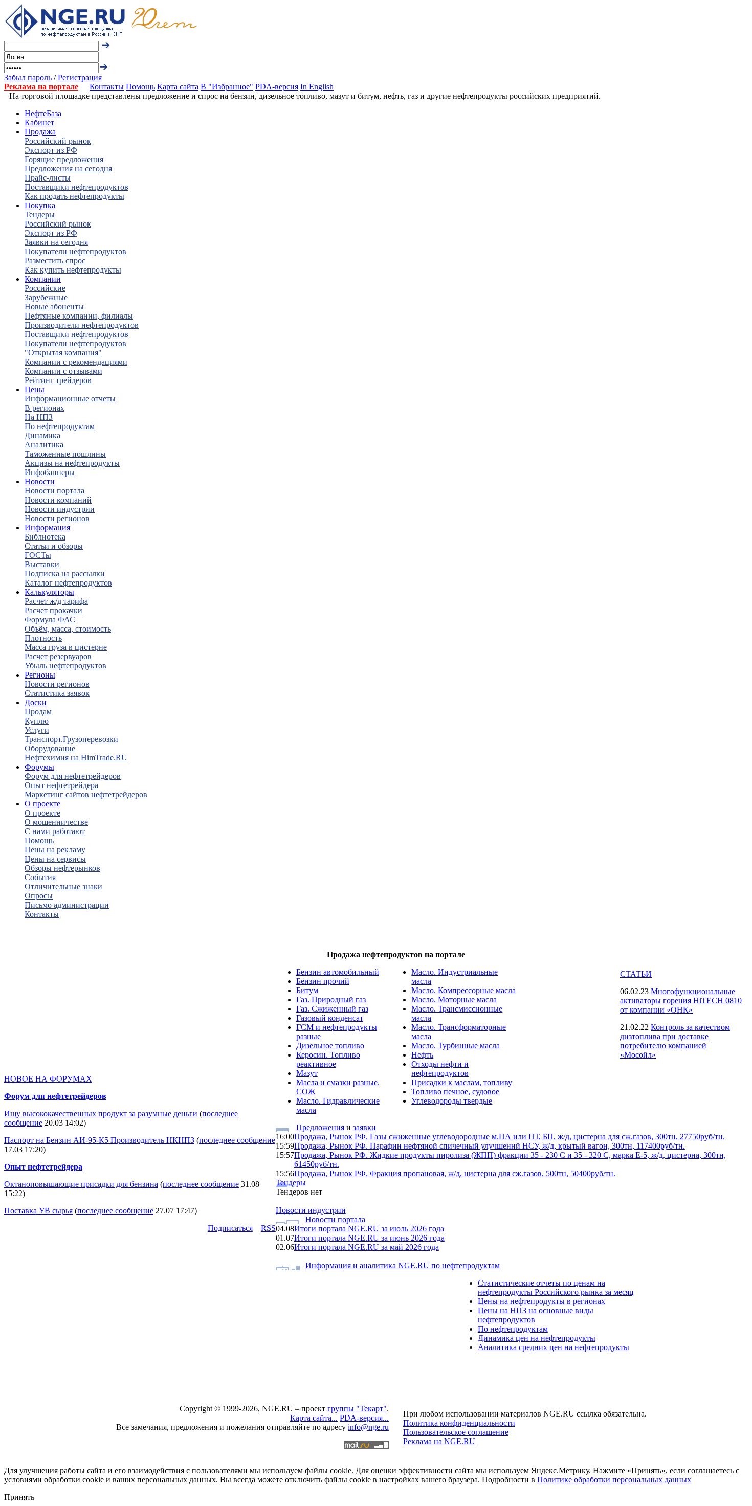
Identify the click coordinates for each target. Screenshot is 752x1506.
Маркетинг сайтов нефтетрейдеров (86, 794)
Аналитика (44, 444)
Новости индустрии (60, 509)
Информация (47, 527)
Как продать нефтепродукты (74, 196)
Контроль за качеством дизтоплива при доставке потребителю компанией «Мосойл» (675, 1041)
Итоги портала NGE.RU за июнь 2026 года (369, 1237)
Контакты (107, 86)
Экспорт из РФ (51, 150)
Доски (36, 702)
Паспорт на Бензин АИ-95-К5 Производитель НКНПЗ (99, 1140)
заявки (364, 1127)
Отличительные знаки (63, 886)
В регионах (44, 407)
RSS (268, 1228)
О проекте (42, 803)
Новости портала (54, 490)
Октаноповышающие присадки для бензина (81, 1184)
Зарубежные (46, 297)
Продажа (40, 131)
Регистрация (80, 77)
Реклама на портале (41, 86)
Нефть (422, 1054)
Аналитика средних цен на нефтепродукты (553, 1347)
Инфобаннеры (50, 472)
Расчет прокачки (53, 610)
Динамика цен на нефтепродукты (536, 1338)
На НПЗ (39, 417)
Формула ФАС (50, 619)
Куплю (37, 720)
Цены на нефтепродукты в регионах (541, 1301)
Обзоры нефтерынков (62, 868)
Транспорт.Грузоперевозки (71, 739)
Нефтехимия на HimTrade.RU (76, 757)
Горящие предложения (64, 159)
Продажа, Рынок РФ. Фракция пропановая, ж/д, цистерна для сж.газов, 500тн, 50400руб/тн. (454, 1173)
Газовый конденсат (329, 1018)
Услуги (37, 730)
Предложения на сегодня (68, 168)
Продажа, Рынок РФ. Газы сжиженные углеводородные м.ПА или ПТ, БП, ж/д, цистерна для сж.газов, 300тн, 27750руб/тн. (509, 1136)
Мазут (307, 1073)
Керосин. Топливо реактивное (328, 1059)
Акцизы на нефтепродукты (72, 463)
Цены (35, 389)
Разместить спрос (55, 260)
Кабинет (39, 122)
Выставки (42, 564)
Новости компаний (58, 500)
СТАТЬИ (636, 974)
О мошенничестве (56, 822)
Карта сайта (177, 86)
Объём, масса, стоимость (68, 628)
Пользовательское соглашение (455, 1432)
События (40, 877)
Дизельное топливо (330, 1045)
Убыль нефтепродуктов (65, 665)
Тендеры (40, 214)
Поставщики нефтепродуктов (76, 187)
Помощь (140, 86)
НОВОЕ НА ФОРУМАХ (48, 1078)
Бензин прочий (322, 981)
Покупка (40, 205)
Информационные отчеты (70, 398)
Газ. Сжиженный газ (332, 1008)
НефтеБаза (43, 113)
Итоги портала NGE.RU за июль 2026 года (369, 1228)
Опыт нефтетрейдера (61, 785)
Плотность (43, 638)
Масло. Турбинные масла (455, 1045)
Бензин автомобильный (337, 972)
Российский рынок (58, 141)
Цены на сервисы (55, 859)
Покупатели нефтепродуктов (75, 251)
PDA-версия (276, 86)
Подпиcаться (230, 1228)
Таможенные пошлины (65, 453)
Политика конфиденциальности (459, 1423)
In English (317, 86)
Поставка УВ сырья (38, 1210)
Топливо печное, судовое (455, 1091)
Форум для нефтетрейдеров (73, 776)
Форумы (39, 766)
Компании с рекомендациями (76, 361)
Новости (40, 481)
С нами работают (55, 831)
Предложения (320, 1127)
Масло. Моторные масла (454, 999)
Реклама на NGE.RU (439, 1441)
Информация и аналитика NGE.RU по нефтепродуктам (402, 1265)
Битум (307, 990)
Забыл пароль (28, 77)
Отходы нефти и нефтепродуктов (440, 1068)
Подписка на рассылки (65, 573)
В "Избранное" (227, 86)
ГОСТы (38, 555)
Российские (45, 288)
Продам (38, 711)
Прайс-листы (48, 177)
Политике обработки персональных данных (614, 1479)
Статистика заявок (57, 693)
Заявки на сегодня (56, 242)
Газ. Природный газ (331, 999)
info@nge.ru (368, 1427)
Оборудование (50, 748)
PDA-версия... (364, 1417)
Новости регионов (57, 518)
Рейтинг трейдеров (58, 380)
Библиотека (45, 536)
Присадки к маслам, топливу (461, 1082)
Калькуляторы (49, 592)
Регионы (40, 674)
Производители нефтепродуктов (82, 325)
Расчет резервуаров (58, 656)
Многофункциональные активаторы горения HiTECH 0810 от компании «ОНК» (681, 1000)
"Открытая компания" (63, 352)
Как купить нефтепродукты (73, 269)
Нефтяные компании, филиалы (79, 315)
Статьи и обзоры (54, 546)
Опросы (39, 895)
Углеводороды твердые (451, 1100)
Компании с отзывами (63, 371)
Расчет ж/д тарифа (56, 601)
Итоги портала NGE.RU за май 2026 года (366, 1247)
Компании (43, 279)
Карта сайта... (314, 1417)
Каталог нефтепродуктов (68, 582)
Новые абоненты (54, 306)
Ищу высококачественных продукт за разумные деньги (100, 1113)
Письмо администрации (67, 905)
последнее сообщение (237, 1140)
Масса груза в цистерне (66, 647)
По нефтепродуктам (60, 426)
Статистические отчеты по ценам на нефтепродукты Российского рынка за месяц (556, 1287)
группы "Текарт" (357, 1408)
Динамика (42, 435)
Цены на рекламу (55, 849)
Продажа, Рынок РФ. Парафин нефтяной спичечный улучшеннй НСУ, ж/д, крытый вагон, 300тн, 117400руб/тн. (489, 1145)
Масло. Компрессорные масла (463, 990)
